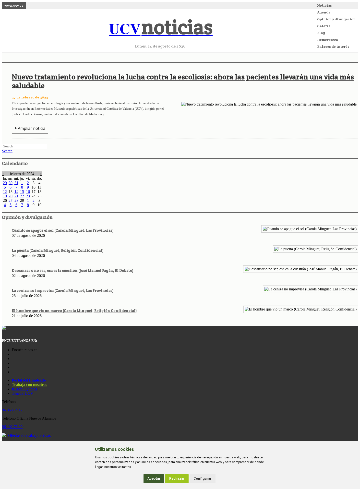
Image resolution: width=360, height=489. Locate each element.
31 (16, 183)
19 (5, 196)
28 (16, 200)
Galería (323, 26)
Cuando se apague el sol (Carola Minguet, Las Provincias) (62, 230)
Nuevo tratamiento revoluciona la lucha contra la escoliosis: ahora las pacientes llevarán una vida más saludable (183, 81)
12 (5, 192)
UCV (161, 28)
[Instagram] (13, 354)
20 (10, 196)
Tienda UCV (22, 393)
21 (16, 196)
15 (22, 192)
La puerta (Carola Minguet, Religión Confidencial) (57, 250)
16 (28, 192)
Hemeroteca (327, 39)
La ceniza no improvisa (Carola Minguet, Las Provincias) (62, 290)
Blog (321, 33)
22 (22, 196)
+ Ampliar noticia (29, 128)
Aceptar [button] (153, 478)
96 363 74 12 (12, 410)
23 (28, 196)
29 (5, 183)
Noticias (324, 5)
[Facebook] (13, 358)
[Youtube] (13, 363)
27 (10, 200)
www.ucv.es (13, 5)
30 (10, 183)
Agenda (323, 12)
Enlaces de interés (333, 46)
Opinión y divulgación (336, 19)
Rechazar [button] (177, 478)
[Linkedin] (13, 372)
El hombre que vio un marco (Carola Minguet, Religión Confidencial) (74, 310)
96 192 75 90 (12, 427)
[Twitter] (13, 367)
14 (16, 192)
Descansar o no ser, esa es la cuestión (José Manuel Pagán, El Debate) (72, 270)
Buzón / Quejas (24, 389)
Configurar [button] (202, 478)
